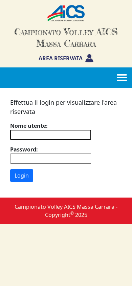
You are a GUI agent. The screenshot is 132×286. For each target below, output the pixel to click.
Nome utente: (29, 125)
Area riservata (61, 58)
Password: (24, 149)
